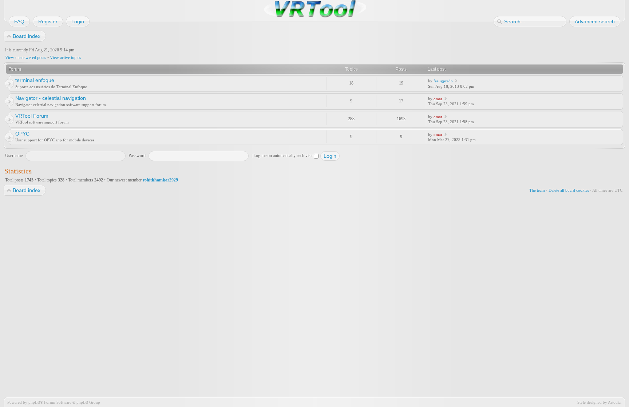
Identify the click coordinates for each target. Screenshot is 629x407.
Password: (137, 155)
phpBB (34, 402)
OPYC (22, 134)
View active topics (65, 57)
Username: (14, 155)
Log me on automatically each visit (283, 155)
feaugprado (443, 81)
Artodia (614, 402)
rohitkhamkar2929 (160, 180)
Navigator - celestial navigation (50, 98)
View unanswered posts (25, 57)
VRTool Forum (31, 116)
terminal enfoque (34, 80)
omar (438, 99)
